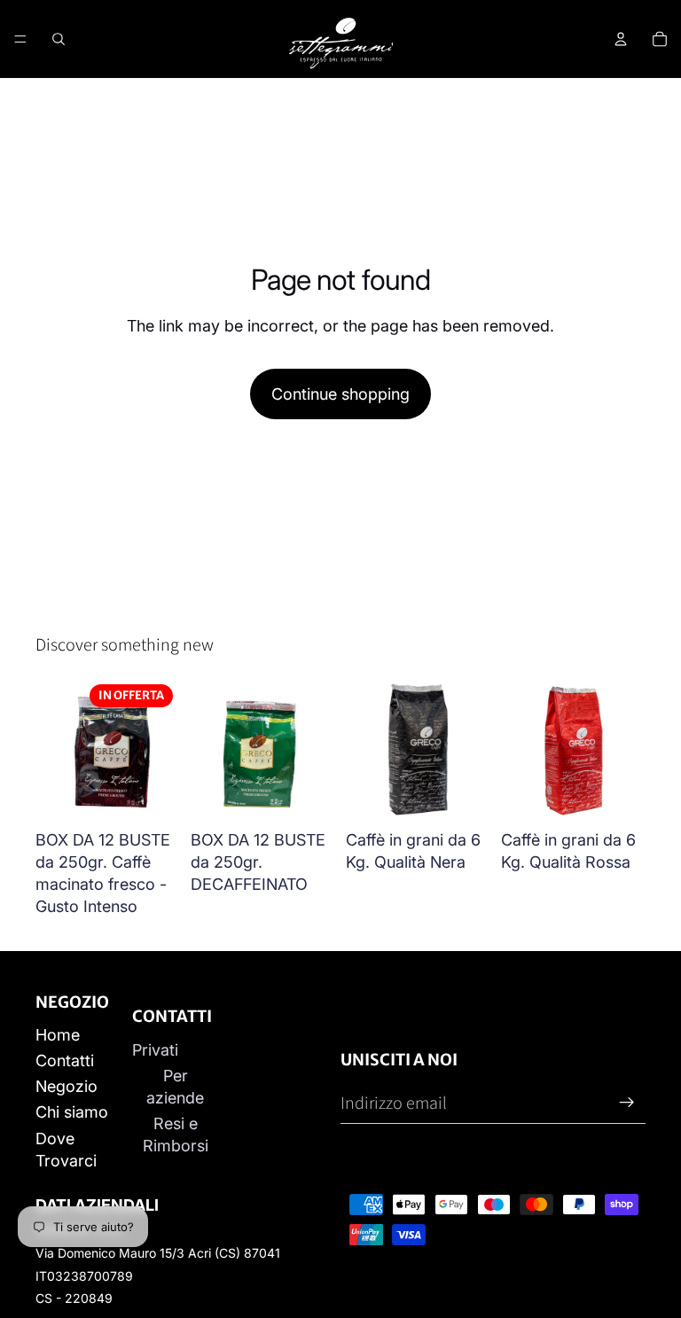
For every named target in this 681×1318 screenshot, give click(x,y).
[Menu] (20, 39)
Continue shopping (340, 394)
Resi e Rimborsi (175, 1134)
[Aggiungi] (152, 794)
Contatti (64, 1060)
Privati (155, 1050)
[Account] (620, 38)
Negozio (66, 1086)
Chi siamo (71, 1112)
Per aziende (175, 1086)
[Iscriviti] (627, 1102)
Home (57, 1035)
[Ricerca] (58, 38)
